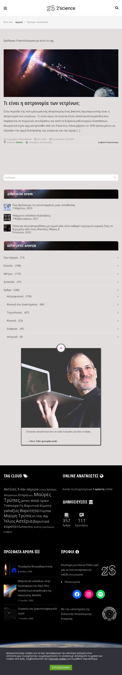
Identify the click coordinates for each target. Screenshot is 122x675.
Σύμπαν (45, 511)
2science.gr (68, 655)
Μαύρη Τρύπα (17, 516)
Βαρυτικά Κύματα (37, 505)
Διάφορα (12, 328)
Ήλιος (9, 521)
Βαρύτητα (29, 510)
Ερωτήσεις (81, 525)
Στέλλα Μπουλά (24, 139)
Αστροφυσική (46, 142)
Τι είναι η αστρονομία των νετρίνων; (42, 103)
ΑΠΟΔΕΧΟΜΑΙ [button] (61, 667)
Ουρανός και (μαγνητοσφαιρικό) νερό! (37, 611)
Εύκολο (8, 265)
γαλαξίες (11, 510)
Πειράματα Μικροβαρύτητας (35, 566)
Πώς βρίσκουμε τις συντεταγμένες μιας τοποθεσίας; (43, 205)
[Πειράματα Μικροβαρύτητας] (10, 569)
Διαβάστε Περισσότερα (108, 142)
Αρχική (19, 22)
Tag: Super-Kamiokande (37, 22)
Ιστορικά (12, 337)
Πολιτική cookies (57, 658)
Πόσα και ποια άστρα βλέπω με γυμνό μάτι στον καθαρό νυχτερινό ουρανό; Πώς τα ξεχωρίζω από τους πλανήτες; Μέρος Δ (62, 227)
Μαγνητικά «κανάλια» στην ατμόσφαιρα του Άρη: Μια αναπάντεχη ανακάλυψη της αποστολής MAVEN (34, 588)
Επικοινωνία (72, 582)
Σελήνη (42, 489)
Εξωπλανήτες (25, 527)
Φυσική (11, 320)
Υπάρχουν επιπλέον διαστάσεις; (31, 215)
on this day (40, 516)
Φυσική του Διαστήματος (22, 304)
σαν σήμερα (29, 489)
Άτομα (23, 495)
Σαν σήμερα (11, 257)
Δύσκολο (9, 282)
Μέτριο (8, 274)
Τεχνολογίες (14, 312)
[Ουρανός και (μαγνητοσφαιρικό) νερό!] (10, 613)
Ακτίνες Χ (12, 489)
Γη (21, 505)
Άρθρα (7, 290)
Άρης (30, 495)
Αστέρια (24, 521)
